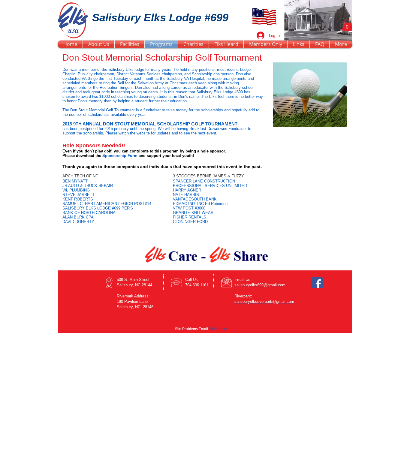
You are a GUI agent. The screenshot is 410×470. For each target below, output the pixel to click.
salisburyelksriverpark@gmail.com (264, 301)
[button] (347, 25)
